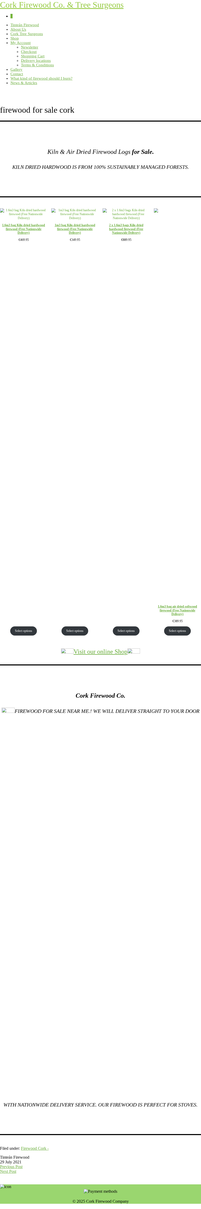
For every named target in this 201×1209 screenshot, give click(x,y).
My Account (20, 43)
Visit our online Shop (100, 651)
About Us (18, 29)
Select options (23, 631)
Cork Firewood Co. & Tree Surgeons (62, 4)
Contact (16, 74)
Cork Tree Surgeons (26, 34)
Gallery (16, 69)
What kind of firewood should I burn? (41, 78)
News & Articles (23, 83)
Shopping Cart (32, 56)
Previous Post (11, 1166)
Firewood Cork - (35, 1148)
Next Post (8, 1171)
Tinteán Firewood (24, 25)
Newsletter (29, 47)
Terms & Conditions (37, 65)
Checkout (29, 52)
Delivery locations (36, 60)
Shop (14, 38)
